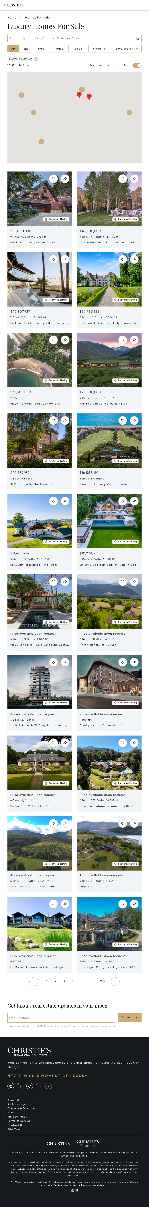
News (11, 1112)
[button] (20, 59)
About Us (13, 1100)
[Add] (142, 5)
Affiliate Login (17, 1104)
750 (102, 981)
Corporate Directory (21, 1108)
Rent (25, 49)
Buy (13, 49)
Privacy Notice (77, 1026)
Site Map (13, 1129)
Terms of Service (100, 1026)
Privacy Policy (17, 1117)
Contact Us (15, 1125)
